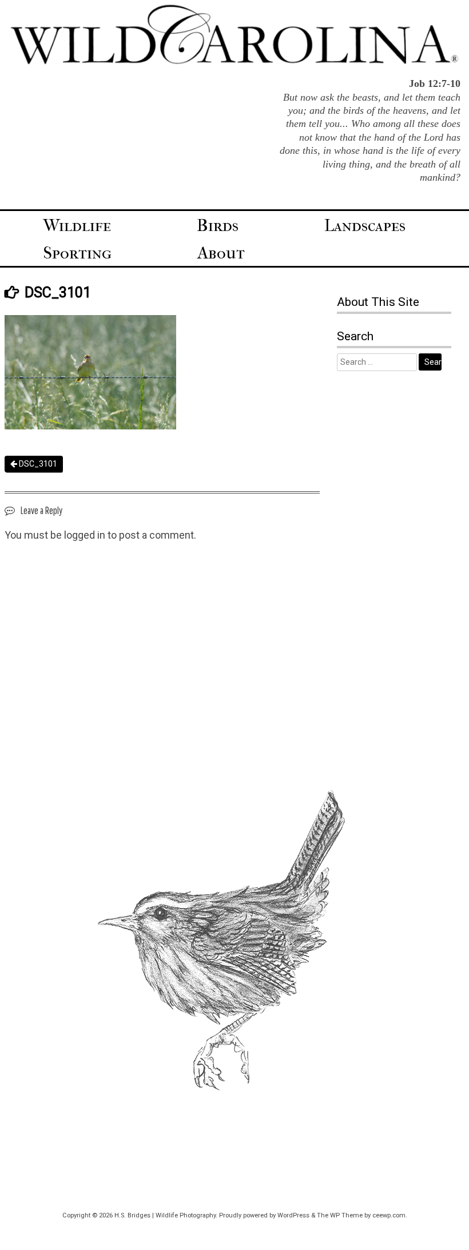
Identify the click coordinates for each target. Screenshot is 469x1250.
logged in (84, 535)
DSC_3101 (37, 463)
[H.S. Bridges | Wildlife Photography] (234, 62)
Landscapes (365, 226)
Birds (218, 226)
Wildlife (77, 226)
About (221, 253)
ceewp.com (389, 1215)
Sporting (77, 253)
